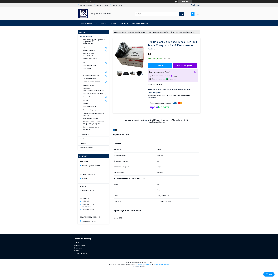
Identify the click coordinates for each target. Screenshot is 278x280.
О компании (78, 248)
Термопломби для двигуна (92, 110)
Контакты (124, 23)
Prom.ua (149, 262)
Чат (270, 274)
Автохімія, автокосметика (91, 82)
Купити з (181, 65)
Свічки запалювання (89, 107)
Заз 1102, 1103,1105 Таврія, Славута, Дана (135, 32)
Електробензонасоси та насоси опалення (93, 114)
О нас (113, 23)
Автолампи (86, 72)
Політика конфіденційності (161, 264)
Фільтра (85, 103)
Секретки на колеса (89, 78)
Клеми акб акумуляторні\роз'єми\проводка (93, 89)
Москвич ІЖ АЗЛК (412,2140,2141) (88, 54)
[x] (116, 130)
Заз (84, 47)
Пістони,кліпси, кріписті (90, 118)
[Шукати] (181, 14)
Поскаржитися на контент (144, 264)
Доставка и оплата (140, 23)
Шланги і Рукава (88, 97)
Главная (103, 23)
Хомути (85, 100)
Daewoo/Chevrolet (89, 50)
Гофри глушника (88, 85)
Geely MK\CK (87, 68)
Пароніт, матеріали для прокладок (91, 128)
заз (146, 120)
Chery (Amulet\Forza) (89, 65)
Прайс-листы (84, 134)
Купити (160, 65)
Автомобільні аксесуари (91, 75)
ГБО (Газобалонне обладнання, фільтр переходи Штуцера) (93, 123)
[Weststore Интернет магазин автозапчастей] (83, 17)
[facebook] (114, 130)
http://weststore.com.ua (89, 221)
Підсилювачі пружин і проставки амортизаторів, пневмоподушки (94, 41)
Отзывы (83, 143)
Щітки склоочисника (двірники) (93, 93)
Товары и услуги (87, 23)
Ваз (84, 62)
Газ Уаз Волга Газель (90, 59)
